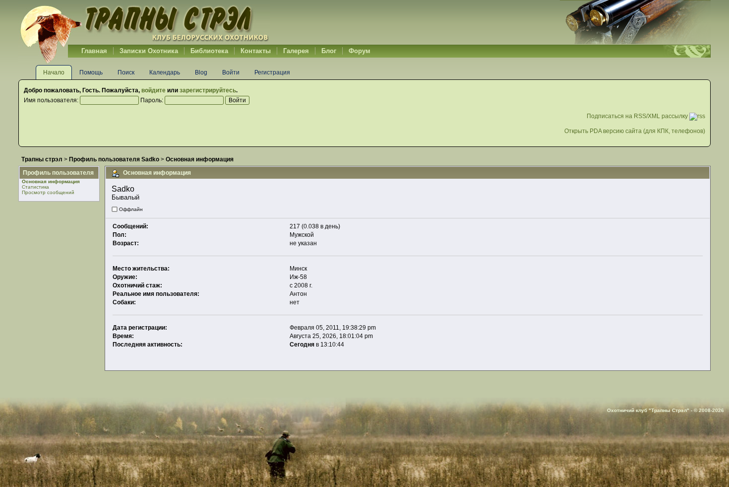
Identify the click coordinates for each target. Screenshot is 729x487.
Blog (201, 72)
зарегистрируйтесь (208, 90)
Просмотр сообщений (48, 192)
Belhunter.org (144, 22)
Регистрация (272, 72)
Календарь (164, 72)
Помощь (91, 72)
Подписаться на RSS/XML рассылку (638, 116)
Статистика (35, 187)
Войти (231, 72)
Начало (53, 72)
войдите (153, 90)
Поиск (126, 72)
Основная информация (51, 181)
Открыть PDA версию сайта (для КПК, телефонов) (634, 131)
